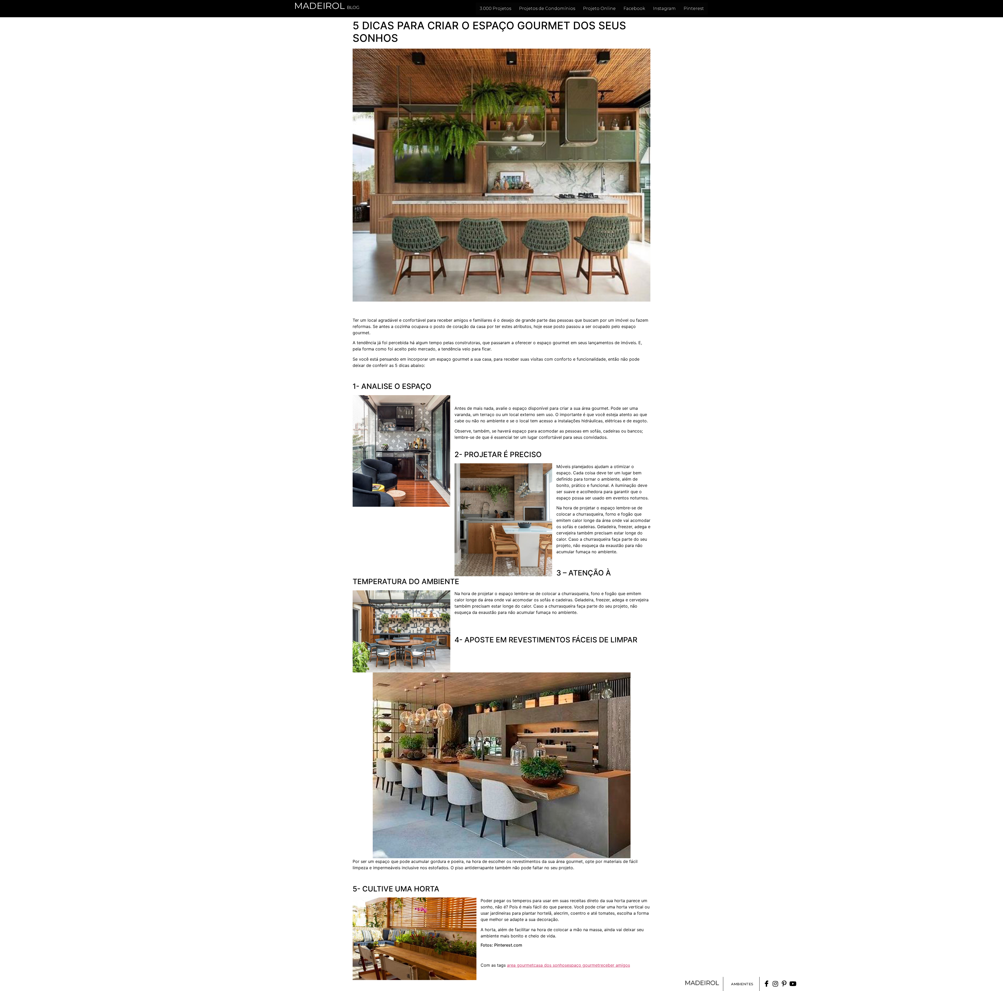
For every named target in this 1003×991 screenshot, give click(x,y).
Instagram (664, 8)
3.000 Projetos (495, 8)
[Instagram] (775, 984)
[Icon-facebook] (766, 984)
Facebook (634, 8)
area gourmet (520, 965)
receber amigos (614, 965)
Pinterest (694, 8)
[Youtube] (793, 984)
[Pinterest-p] (784, 984)
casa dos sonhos (550, 965)
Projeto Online (599, 8)
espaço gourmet (583, 965)
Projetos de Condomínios (547, 8)
